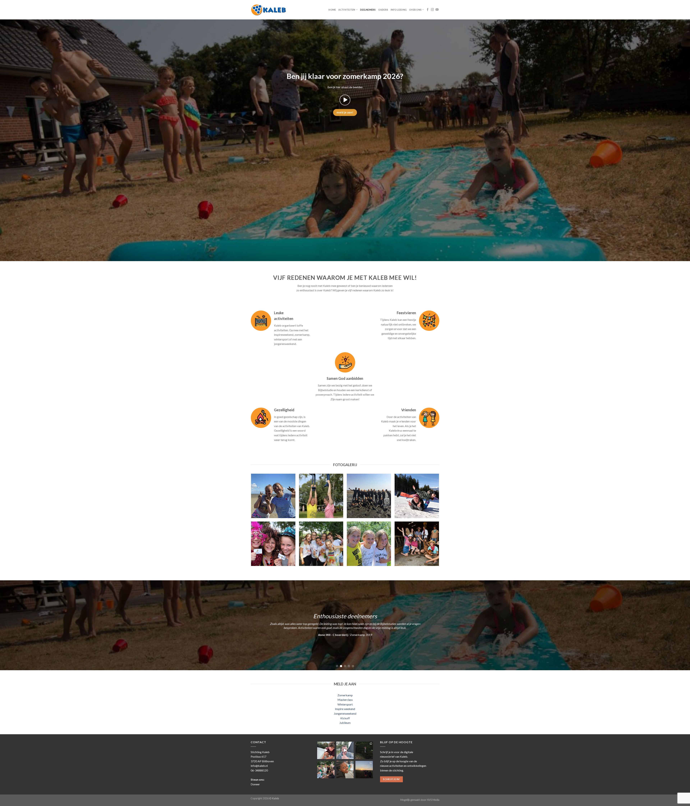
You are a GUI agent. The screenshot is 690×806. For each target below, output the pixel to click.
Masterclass (345, 699)
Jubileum (345, 722)
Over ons (415, 9)
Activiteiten (346, 9)
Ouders (383, 9)
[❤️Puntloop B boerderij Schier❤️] (364, 769)
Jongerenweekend (345, 713)
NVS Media (433, 799)
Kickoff (345, 718)
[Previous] (18, 625)
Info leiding (399, 9)
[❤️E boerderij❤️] (364, 750)
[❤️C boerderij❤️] (326, 769)
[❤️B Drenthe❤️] (345, 769)
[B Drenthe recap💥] (326, 750)
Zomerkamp (345, 695)
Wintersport (345, 704)
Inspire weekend (345, 709)
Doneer (255, 784)
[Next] (671, 625)
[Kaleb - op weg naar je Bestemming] (269, 10)
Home (332, 9)
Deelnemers (368, 9)
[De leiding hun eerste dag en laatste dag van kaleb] (345, 750)
